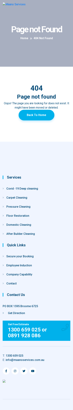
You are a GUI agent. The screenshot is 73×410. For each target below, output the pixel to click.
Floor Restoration (17, 215)
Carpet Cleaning (16, 197)
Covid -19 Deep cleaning (22, 188)
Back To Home (36, 115)
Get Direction (16, 313)
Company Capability (19, 274)
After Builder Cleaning (20, 234)
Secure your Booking (20, 256)
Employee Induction (19, 265)
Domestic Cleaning (18, 224)
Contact (11, 283)
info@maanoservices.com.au (23, 360)
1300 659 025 (13, 355)
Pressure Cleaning (18, 206)
